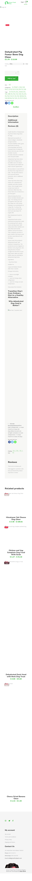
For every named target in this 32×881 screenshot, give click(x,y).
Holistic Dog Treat (14, 96)
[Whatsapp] (12, 103)
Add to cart (12, 78)
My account (8, 834)
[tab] (16, 116)
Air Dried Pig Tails (13, 92)
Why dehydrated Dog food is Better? (16, 303)
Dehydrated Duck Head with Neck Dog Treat (16, 675)
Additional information (13, 121)
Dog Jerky (24, 94)
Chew (20, 87)
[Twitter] (9, 103)
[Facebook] (6, 103)
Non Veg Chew (22, 89)
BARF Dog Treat (12, 94)
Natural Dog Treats (12, 98)
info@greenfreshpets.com (15, 858)
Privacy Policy (8, 839)
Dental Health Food (13, 89)
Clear (26, 64)
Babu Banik (23, 871)
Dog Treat (7, 96)
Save (8, 25)
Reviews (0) (13, 126)
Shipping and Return (10, 842)
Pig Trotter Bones (22, 98)
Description (13, 116)
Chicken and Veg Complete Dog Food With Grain (16, 552)
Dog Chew (18, 94)
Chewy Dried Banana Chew (16, 797)
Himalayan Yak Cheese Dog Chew (16, 518)
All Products (15, 87)
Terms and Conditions (10, 837)
